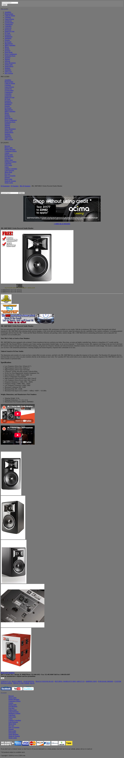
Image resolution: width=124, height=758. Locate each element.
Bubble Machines (10, 149)
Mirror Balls (8, 172)
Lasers (7, 167)
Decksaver (8, 29)
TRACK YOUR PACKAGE (44, 681)
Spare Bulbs (12, 732)
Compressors (9, 24)
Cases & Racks (9, 19)
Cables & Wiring (10, 15)
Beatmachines (9, 14)
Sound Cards (9, 64)
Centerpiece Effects (11, 151)
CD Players (8, 21)
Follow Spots (9, 160)
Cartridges (8, 17)
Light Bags (8, 163)
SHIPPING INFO (91, 681)
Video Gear (8, 71)
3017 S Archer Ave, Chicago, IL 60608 (13, 674)
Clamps (7, 153)
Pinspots (7, 177)
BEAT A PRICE (17, 681)
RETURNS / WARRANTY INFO (65, 681)
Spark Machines (13, 734)
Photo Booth (8, 52)
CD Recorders (9, 22)
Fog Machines (9, 156)
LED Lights (8, 165)
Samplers (7, 57)
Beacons (7, 146)
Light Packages (9, 170)
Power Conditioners (11, 54)
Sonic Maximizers (10, 63)
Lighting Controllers (11, 169)
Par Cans (7, 174)
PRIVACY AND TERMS (21, 683)
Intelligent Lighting (10, 162)
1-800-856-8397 (65, 674)
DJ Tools (7, 33)
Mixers (7, 47)
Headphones (8, 36)
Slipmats (7, 59)
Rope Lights (8, 179)
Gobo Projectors (14, 711)
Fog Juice (8, 158)
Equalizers (8, 35)
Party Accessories (10, 176)
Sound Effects (9, 66)
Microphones (9, 43)
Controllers (8, 26)
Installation (8, 38)
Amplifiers (8, 12)
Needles (7, 49)
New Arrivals (9, 73)
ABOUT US (80, 681)
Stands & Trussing (10, 181)
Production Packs (10, 56)
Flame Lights (9, 155)
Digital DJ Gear (9, 31)
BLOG (32, 683)
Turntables (8, 70)
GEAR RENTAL (28, 681)
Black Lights (8, 148)
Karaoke (7, 40)
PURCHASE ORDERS (105, 681)
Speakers (7, 68)
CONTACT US (6, 681)
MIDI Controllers (10, 45)
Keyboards (8, 42)
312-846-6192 (35, 674)
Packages (7, 50)
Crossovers (8, 28)
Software (7, 61)
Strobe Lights (9, 183)
